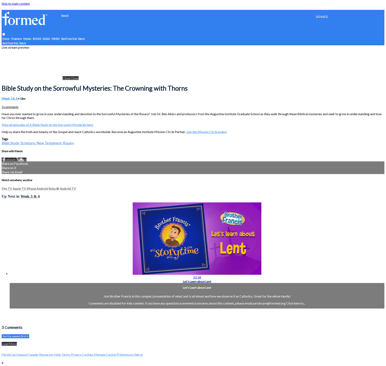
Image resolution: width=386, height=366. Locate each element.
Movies (27, 38)
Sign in (81, 38)
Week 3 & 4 (10, 98)
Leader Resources (41, 354)
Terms (66, 354)
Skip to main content (16, 3)
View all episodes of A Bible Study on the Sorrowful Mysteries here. (47, 125)
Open (75, 78)
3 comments (10, 107)
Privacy (76, 354)
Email (23, 159)
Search (65, 15)
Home (6, 38)
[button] (3, 34)
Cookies (88, 354)
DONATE (322, 16)
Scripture (28, 143)
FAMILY (56, 38)
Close (67, 78)
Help (58, 354)
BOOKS (37, 38)
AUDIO (46, 38)
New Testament (49, 143)
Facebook (9, 159)
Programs (16, 38)
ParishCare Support (15, 354)
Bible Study (10, 143)
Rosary (68, 143)
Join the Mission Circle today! (206, 132)
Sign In (22, 43)
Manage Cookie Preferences (114, 354)
